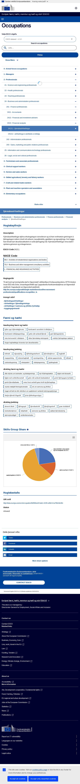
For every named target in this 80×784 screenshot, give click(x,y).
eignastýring (18, 354)
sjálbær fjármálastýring (57, 411)
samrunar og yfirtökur (39, 411)
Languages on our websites (12, 741)
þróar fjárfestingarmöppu (33, 395)
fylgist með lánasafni (64, 373)
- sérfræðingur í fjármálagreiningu (16, 303)
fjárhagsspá (22, 406)
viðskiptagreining (39, 362)
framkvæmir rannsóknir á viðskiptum (40, 329)
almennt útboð (9, 406)
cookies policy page (39, 770)
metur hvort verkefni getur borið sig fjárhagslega (39, 382)
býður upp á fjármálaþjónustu (14, 329)
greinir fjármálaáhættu (12, 382)
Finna (40, 55)
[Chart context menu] (74, 437)
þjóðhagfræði (53, 362)
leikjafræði (24, 411)
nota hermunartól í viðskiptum (14, 338)
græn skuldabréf (64, 406)
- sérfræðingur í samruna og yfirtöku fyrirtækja (21, 306)
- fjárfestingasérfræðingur (13, 301)
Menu (2, 19)
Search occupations (39, 43)
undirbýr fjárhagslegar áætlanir (63, 338)
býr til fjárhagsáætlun (46, 373)
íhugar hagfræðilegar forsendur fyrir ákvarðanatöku (21, 342)
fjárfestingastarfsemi (33, 354)
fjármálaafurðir (35, 406)
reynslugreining (38, 358)
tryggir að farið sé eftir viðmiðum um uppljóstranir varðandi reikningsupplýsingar (31, 391)
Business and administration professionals (29, 217)
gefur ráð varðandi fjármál (37, 334)
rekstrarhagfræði (23, 358)
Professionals (6, 217)
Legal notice (6, 753)
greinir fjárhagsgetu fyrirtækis (63, 378)
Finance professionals (56, 217)
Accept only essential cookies (43, 779)
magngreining (9, 358)
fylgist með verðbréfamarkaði (14, 378)
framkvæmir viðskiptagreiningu (15, 334)
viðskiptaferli (25, 362)
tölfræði (68, 358)
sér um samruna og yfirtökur (41, 387)
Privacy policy (7, 749)
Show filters (10, 60)
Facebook (12, 543)
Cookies (5, 745)
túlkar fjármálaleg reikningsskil (38, 338)
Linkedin (11, 549)
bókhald (7, 354)
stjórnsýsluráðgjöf (10, 415)
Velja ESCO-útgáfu (9, 34)
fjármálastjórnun (49, 354)
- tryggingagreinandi (11, 308)
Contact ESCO (7, 624)
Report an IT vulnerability (11, 736)
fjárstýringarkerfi (49, 406)
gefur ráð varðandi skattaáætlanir (39, 378)
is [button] (76, 8)
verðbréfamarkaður (27, 415)
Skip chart (40, 438)
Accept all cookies (17, 779)
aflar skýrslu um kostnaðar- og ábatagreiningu (20, 373)
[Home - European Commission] (8, 7)
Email (10, 555)
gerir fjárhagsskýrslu (57, 334)
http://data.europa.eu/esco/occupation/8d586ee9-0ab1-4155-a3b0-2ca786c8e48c (33, 503)
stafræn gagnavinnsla (55, 358)
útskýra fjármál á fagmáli (13, 395)
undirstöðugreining (11, 362)
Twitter (11, 538)
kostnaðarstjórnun (11, 411)
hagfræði (62, 354)
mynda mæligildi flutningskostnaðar (16, 387)
